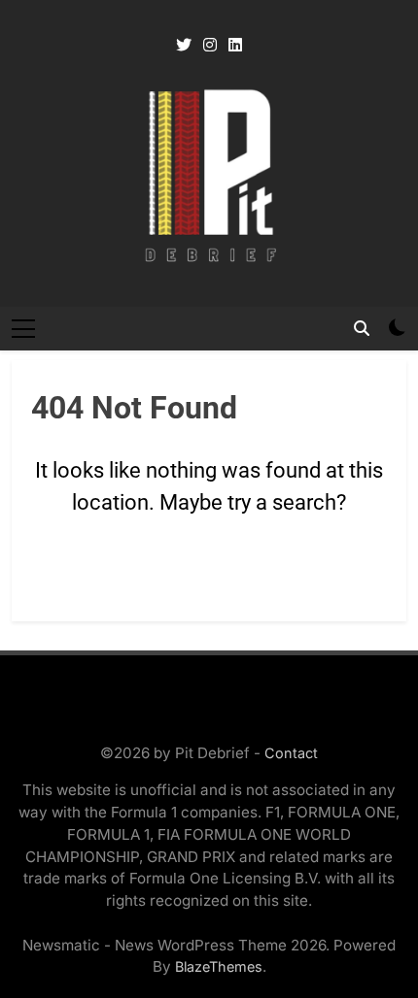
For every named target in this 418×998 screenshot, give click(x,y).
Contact (291, 753)
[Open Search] (361, 328)
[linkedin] (235, 45)
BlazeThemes (218, 966)
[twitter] (183, 45)
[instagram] (210, 45)
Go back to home (209, 576)
